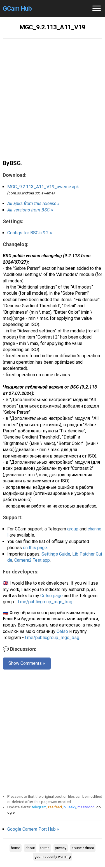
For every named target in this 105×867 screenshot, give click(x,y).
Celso (62, 631)
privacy (60, 848)
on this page (35, 547)
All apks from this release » (33, 203)
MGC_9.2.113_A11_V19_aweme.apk (43, 186)
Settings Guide (55, 554)
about (30, 848)
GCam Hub (17, 8)
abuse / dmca (83, 848)
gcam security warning (52, 856)
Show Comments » (26, 663)
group (72, 529)
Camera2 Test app (32, 560)
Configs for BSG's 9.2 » (29, 232)
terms (45, 848)
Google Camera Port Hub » (33, 829)
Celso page (51, 595)
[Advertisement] (52, 102)
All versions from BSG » (30, 210)
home (15, 848)
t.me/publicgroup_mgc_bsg (45, 601)
